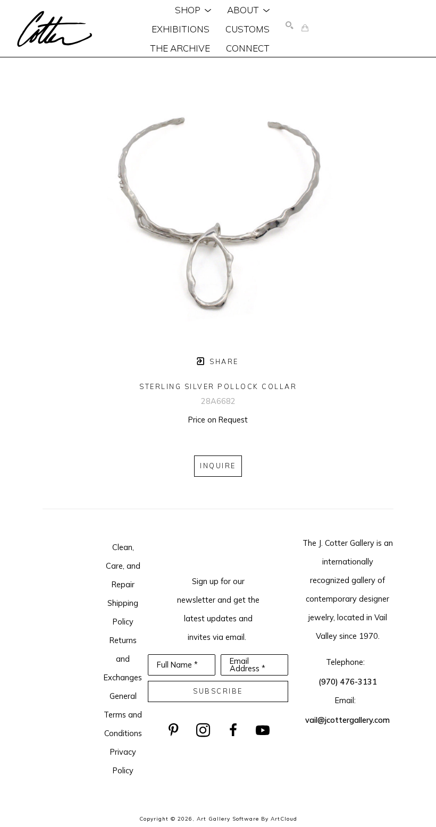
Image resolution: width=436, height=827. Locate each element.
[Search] (290, 26)
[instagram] (203, 730)
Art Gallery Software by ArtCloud (247, 818)
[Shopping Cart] (304, 28)
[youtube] (263, 730)
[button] (193, 9)
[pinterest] (173, 730)
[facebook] (233, 730)
